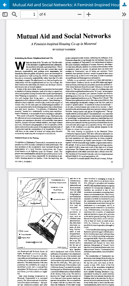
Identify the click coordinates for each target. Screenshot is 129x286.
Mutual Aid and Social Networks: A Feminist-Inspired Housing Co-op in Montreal (71, 5)
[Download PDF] (124, 4)
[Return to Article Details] (4, 4)
